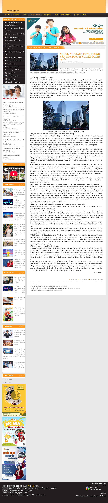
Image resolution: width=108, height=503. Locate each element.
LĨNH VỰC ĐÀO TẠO (34, 47)
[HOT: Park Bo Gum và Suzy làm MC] (8, 367)
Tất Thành (103, 496)
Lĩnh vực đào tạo (35, 15)
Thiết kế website (81, 496)
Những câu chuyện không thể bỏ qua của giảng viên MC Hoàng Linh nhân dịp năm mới (19, 263)
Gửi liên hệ (100, 279)
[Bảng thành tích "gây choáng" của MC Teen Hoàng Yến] (8, 256)
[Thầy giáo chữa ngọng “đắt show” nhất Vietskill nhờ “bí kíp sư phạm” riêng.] (8, 195)
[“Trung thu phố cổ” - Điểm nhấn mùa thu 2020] (8, 346)
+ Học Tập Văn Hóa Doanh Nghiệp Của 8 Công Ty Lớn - (48, 286)
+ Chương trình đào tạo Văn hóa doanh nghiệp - (46, 290)
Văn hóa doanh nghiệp (51, 47)
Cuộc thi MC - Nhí (9, 273)
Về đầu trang (73, 279)
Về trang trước (83, 279)
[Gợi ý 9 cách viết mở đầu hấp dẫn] (8, 305)
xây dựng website (92, 496)
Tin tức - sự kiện (9, 184)
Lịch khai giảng (65, 15)
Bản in (92, 279)
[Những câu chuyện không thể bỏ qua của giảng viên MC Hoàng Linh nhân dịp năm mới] (8, 267)
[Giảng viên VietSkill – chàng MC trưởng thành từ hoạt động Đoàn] (8, 247)
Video (56, 15)
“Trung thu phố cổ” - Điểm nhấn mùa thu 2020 (19, 342)
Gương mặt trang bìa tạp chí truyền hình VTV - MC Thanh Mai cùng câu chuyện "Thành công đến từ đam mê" (19, 230)
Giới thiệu (16, 15)
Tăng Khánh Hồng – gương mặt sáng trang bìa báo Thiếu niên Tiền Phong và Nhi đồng (19, 311)
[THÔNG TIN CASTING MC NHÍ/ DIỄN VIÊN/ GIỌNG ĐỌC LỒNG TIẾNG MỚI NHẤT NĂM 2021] (8, 291)
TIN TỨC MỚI (8, 326)
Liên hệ (84, 15)
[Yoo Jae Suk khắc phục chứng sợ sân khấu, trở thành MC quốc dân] (8, 337)
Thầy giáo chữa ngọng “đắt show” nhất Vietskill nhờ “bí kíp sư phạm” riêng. (19, 192)
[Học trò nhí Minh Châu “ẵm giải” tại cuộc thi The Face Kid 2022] (8, 283)
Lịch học (76, 15)
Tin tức (24, 15)
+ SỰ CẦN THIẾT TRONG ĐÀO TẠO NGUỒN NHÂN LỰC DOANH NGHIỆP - (55, 288)
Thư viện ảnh (47, 15)
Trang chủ (7, 15)
